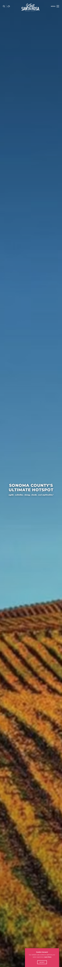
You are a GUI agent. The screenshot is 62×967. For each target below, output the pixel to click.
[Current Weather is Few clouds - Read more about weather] (8, 6)
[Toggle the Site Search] (4, 6)
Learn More (47, 957)
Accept (42, 962)
